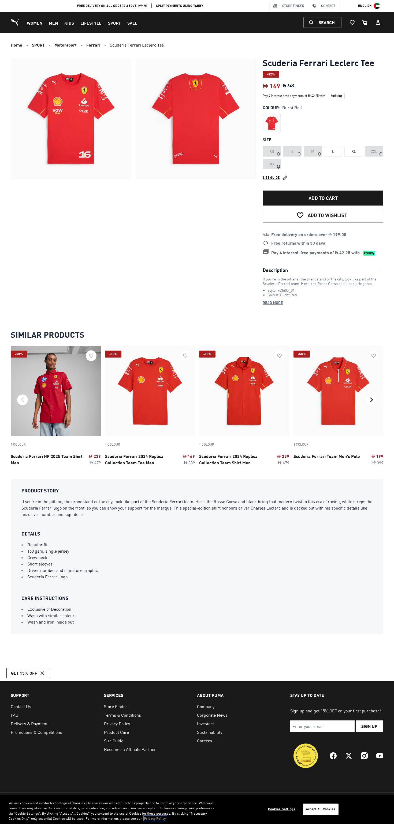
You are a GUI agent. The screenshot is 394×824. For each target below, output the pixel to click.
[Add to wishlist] (91, 355)
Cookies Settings (281, 809)
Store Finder (293, 6)
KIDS (69, 22)
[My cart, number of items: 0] (365, 22)
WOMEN (34, 22)
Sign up (369, 726)
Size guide (271, 178)
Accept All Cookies (320, 809)
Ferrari (93, 44)
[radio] (272, 123)
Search (327, 22)
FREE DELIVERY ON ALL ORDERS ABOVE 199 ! (112, 6)
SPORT (114, 22)
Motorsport (65, 44)
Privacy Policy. (155, 818)
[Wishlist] (352, 22)
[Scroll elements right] (371, 399)
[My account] (378, 22)
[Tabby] (337, 96)
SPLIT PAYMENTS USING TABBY (179, 6)
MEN (53, 22)
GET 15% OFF (24, 672)
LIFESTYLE (91, 22)
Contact (328, 6)
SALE (132, 22)
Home (16, 44)
